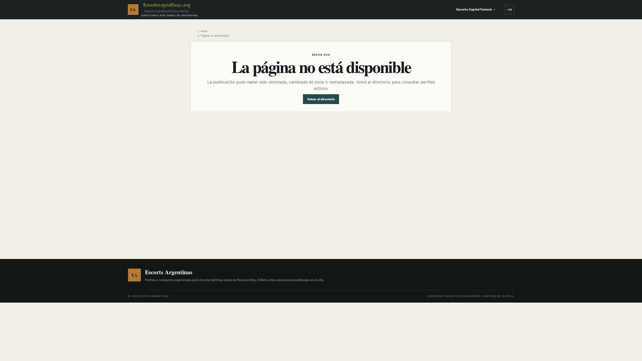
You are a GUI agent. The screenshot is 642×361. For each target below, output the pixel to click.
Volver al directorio (321, 99)
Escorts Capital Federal (474, 9)
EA (133, 9)
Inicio (204, 31)
